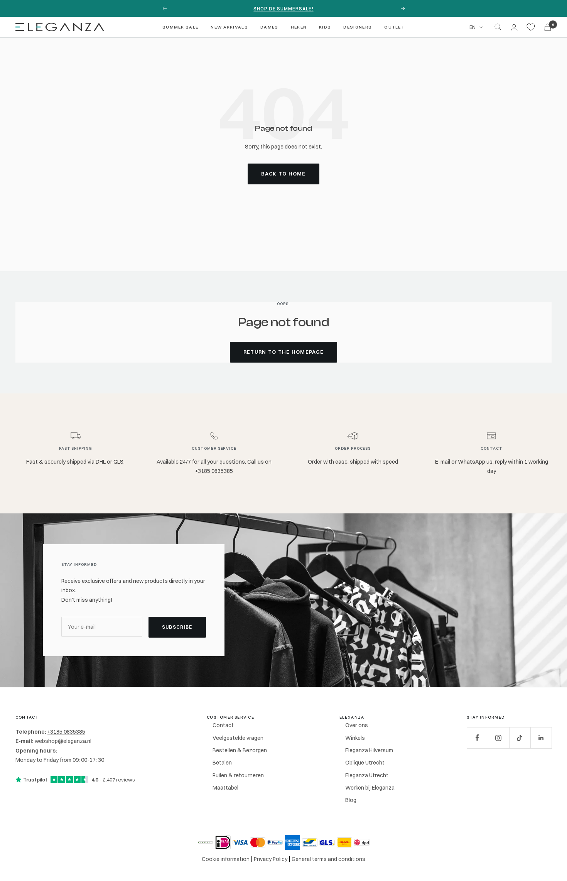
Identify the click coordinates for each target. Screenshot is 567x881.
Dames (269, 27)
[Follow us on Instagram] (498, 737)
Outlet (394, 27)
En (472, 27)
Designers (357, 27)
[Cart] (548, 27)
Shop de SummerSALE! (283, 9)
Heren (299, 27)
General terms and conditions (328, 859)
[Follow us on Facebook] (477, 737)
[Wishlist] (531, 27)
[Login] (514, 27)
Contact (223, 725)
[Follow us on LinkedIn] (541, 737)
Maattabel (225, 787)
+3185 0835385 (214, 471)
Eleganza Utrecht (366, 775)
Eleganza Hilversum (369, 750)
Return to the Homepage (283, 352)
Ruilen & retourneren (238, 775)
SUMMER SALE (180, 27)
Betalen (222, 762)
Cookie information (226, 859)
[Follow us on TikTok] (519, 737)
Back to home (283, 173)
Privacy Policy (270, 859)
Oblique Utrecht (365, 762)
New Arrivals (229, 27)
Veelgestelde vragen (238, 737)
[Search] (497, 27)
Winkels (355, 737)
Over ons (356, 725)
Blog (350, 800)
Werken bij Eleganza (370, 787)
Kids (325, 27)
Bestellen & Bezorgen (240, 750)
